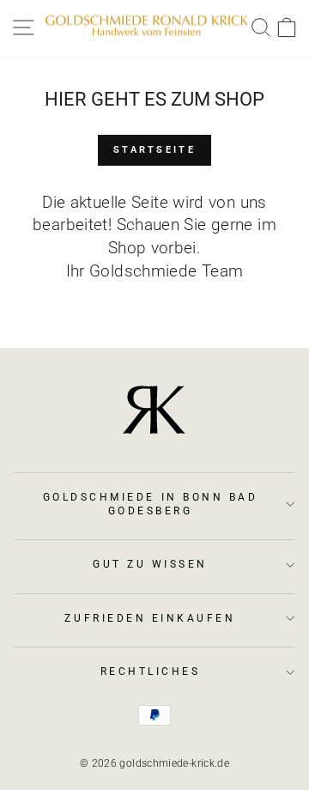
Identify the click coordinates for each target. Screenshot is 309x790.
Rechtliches (150, 671)
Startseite (154, 149)
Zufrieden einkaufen (149, 618)
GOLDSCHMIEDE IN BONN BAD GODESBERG (150, 504)
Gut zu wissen (150, 564)
